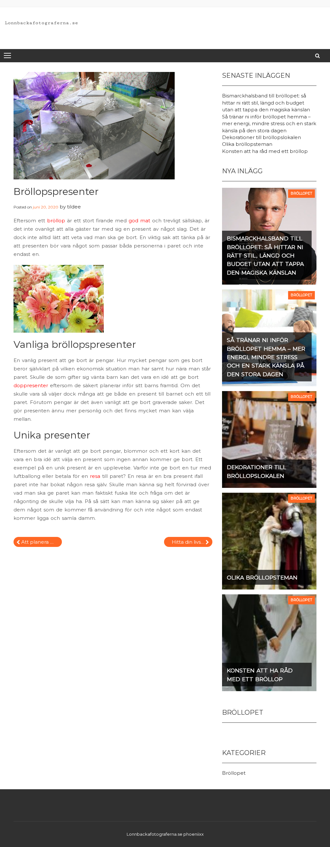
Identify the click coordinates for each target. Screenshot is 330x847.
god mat (139, 220)
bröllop (56, 220)
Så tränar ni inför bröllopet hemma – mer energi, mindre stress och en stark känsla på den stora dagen (269, 124)
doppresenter (31, 385)
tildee (74, 207)
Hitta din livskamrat (192, 542)
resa (95, 476)
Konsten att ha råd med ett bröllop (265, 151)
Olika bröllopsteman (247, 144)
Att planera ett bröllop (41, 542)
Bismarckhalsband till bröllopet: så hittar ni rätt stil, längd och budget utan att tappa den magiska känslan (266, 103)
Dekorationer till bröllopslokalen (261, 137)
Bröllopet (234, 773)
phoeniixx (193, 834)
